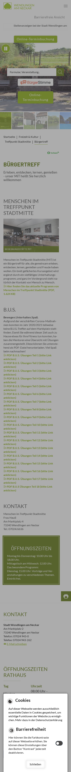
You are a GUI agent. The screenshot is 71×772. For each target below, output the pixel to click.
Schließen (35, 764)
